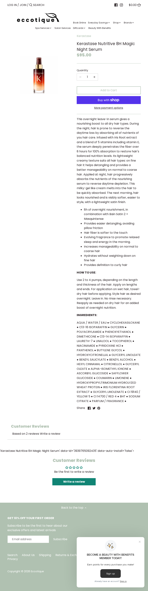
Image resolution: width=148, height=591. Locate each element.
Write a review (50, 434)
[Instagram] (121, 4)
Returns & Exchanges (70, 555)
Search (12, 555)
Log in (12, 5)
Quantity (82, 70)
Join (23, 5)
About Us (28, 555)
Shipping (45, 555)
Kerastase (84, 36)
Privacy (12, 559)
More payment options (108, 108)
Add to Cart (108, 90)
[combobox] (48, 5)
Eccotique (37, 571)
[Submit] (30, 5)
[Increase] (94, 77)
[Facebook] (115, 4)
